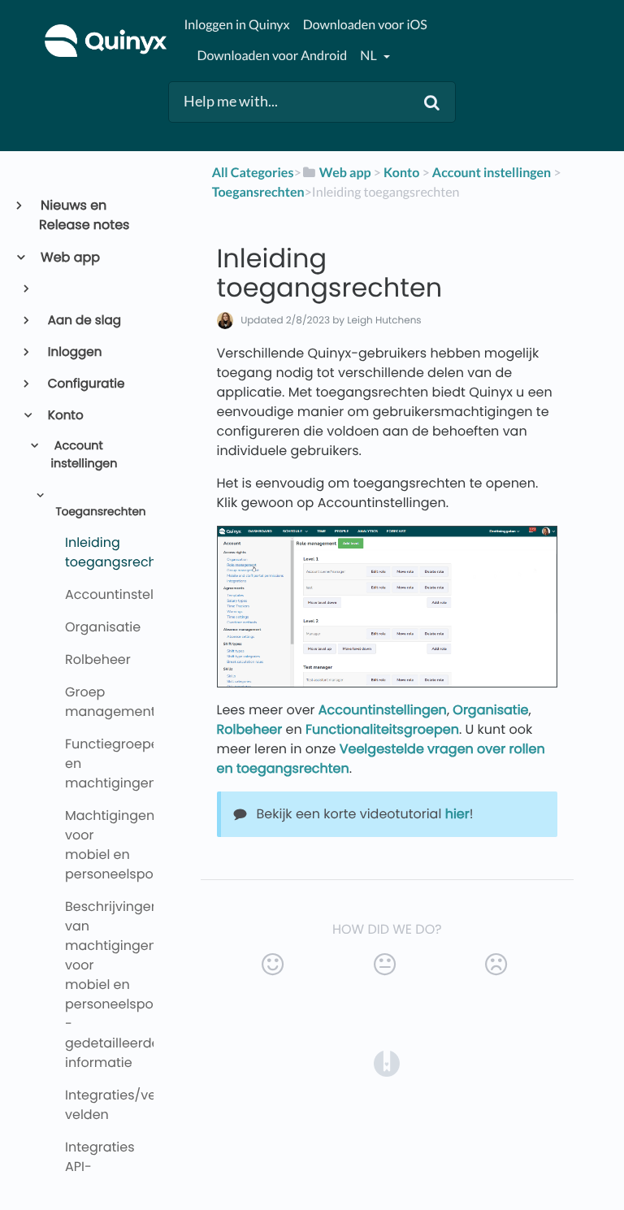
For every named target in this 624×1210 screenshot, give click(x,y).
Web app (69, 257)
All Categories (253, 172)
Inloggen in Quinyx (236, 25)
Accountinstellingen (382, 709)
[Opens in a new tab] (387, 1063)
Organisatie (490, 709)
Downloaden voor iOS (365, 25)
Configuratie (85, 383)
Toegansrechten (97, 511)
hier (457, 813)
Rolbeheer (250, 729)
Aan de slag (83, 320)
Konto (65, 415)
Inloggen (74, 352)
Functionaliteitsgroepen (382, 729)
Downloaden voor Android (272, 55)
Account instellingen (83, 455)
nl (369, 55)
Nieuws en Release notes (84, 215)
